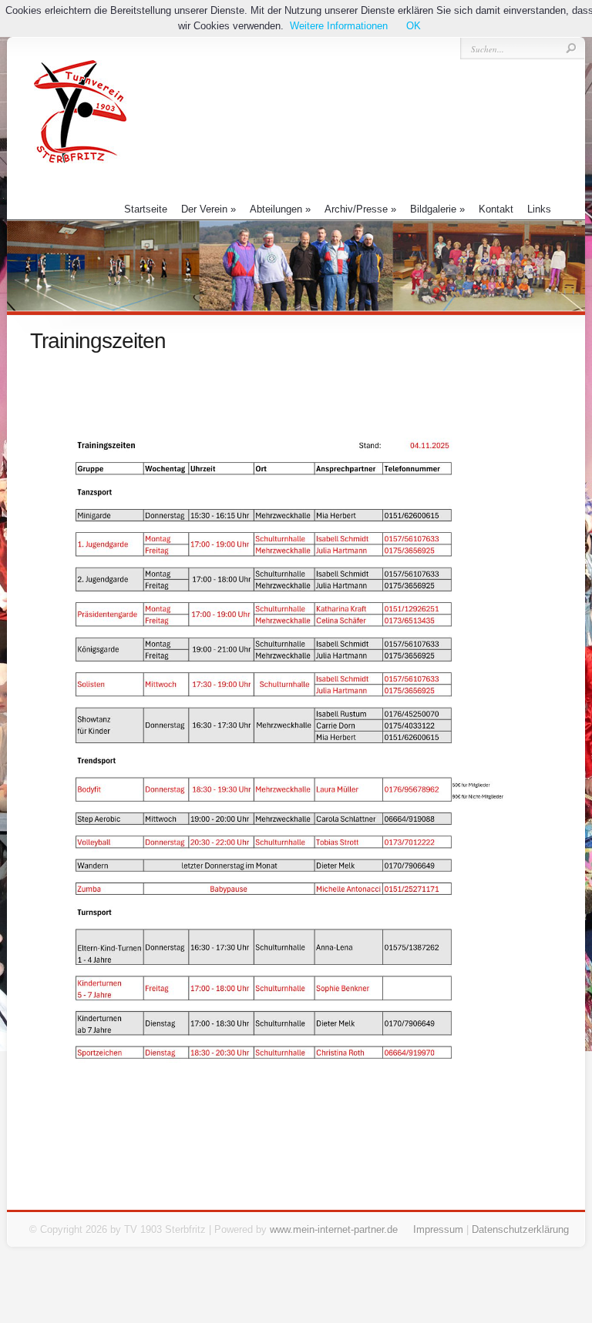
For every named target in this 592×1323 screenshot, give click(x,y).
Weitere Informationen (339, 26)
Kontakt (496, 209)
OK (413, 26)
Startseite (145, 209)
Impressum (438, 1229)
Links (539, 209)
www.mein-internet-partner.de (334, 1229)
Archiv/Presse (360, 209)
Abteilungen (280, 209)
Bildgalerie (437, 209)
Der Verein (208, 209)
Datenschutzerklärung (520, 1229)
